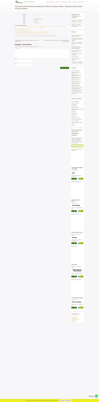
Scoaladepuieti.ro (74, 317)
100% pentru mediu (31, 1)
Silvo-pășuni (73, 124)
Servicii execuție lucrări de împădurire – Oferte (75, 86)
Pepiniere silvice (74, 113)
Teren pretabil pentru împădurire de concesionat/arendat (76, 91)
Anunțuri (69, 1)
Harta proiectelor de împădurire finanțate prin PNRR (76, 51)
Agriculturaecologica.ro (75, 318)
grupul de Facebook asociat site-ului (24, 35)
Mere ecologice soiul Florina (75, 200)
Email (16, 63)
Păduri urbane (73, 111)
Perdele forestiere (74, 114)
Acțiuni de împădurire (75, 101)
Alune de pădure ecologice (77, 297)
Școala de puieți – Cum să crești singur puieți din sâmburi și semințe (77, 62)
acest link (75, 20)
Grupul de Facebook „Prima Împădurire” (76, 59)
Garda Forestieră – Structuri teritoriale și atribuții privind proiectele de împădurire (76, 47)
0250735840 (37, 22)
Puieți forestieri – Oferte (75, 81)
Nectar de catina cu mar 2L (77, 232)
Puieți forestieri (63, 1)
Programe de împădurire (75, 117)
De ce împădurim (74, 104)
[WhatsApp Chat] (96, 395)
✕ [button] (73, 400)
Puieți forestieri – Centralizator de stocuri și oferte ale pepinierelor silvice (77, 43)
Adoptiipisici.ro (73, 321)
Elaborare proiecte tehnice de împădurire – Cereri (76, 75)
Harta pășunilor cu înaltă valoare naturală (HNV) (76, 54)
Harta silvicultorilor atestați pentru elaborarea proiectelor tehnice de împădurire (77, 39)
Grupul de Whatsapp (74, 56)
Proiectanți (58, 1)
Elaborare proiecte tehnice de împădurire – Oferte (76, 78)
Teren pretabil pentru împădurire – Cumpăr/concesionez (77, 88)
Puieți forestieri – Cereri (75, 79)
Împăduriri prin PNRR (74, 107)
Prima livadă (73, 116)
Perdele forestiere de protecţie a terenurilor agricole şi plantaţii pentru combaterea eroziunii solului (32, 33)
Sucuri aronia (74, 264)
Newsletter (74, 1)
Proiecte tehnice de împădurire (76, 119)
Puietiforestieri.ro (74, 316)
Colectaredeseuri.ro (74, 319)
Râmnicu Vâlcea (37, 14)
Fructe (76, 170)
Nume (16, 59)
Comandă (74, 178)
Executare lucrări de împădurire (21, 30)
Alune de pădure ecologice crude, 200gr (77, 168)
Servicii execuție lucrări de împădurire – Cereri (75, 83)
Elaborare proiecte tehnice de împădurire (23, 28)
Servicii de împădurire (75, 120)
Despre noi (79, 1)
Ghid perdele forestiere (51, 1)
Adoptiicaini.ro (73, 320)
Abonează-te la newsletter (75, 23)
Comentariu (17, 48)
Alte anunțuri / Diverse (75, 70)
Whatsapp (36, 35)
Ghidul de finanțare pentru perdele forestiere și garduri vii (77, 36)
